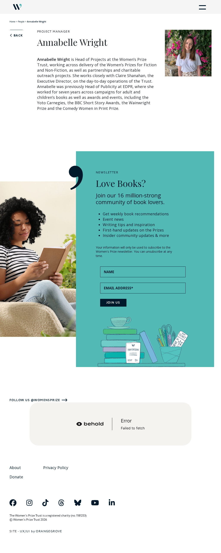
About (15, 467)
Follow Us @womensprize (34, 400)
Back (17, 35)
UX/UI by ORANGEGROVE (41, 531)
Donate (16, 476)
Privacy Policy (55, 467)
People (21, 21)
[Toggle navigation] (201, 7)
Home (12, 21)
